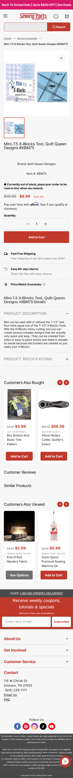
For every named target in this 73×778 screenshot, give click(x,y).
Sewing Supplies (27, 38)
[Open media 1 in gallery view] (61, 58)
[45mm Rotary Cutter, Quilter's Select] (54, 426)
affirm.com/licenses (11, 765)
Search (60, 26)
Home (7, 38)
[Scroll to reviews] (36, 155)
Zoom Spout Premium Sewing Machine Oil (53, 561)
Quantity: (10, 215)
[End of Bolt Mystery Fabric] (19, 546)
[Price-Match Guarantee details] (44, 284)
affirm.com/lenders (50, 753)
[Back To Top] (67, 772)
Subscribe (61, 622)
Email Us (10, 695)
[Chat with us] (56, 16)
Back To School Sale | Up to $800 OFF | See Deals (36, 5)
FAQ (7, 699)
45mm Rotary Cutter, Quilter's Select (52, 440)
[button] (5, 16)
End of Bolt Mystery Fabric (17, 559)
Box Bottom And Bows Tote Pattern (18, 440)
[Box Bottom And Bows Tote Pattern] (19, 426)
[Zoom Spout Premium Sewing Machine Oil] (54, 546)
